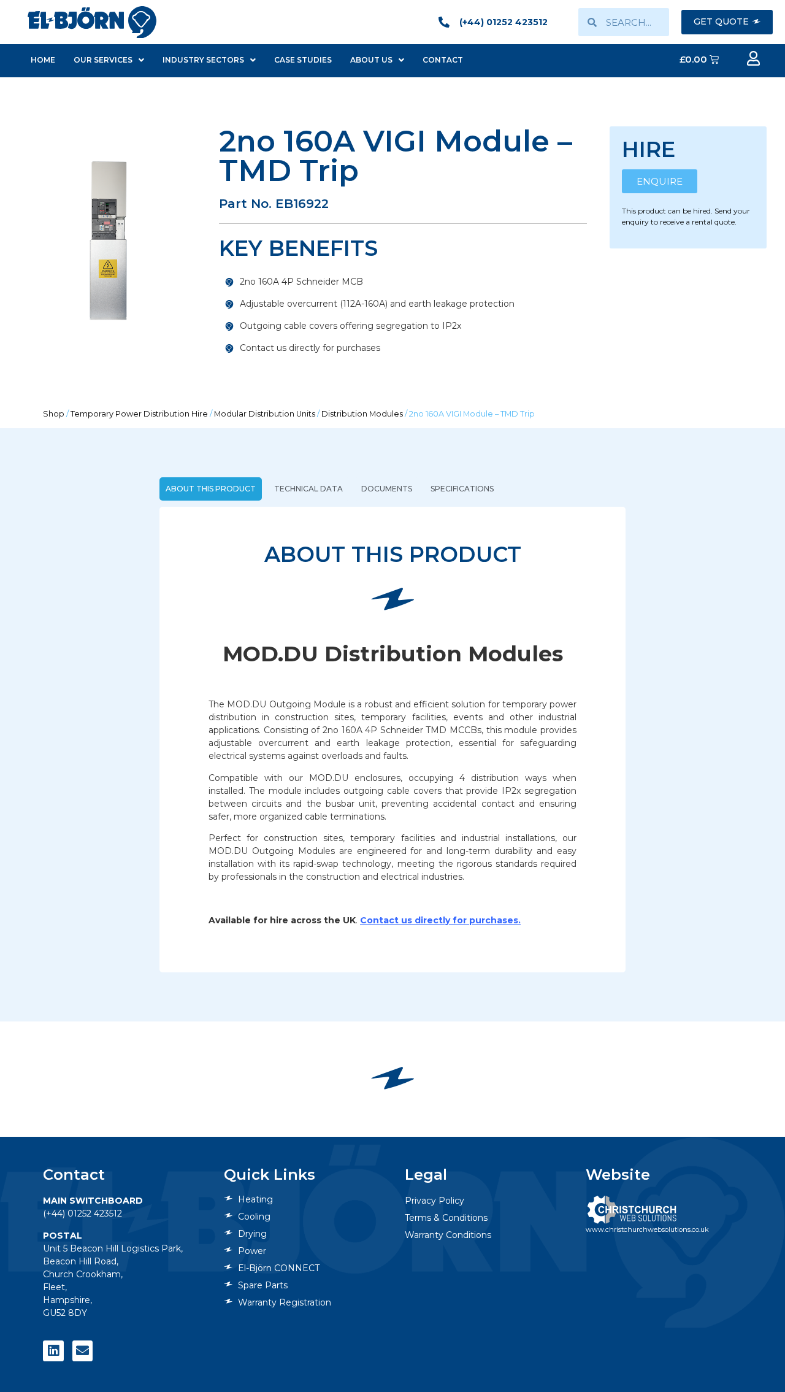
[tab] (210, 489)
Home (43, 59)
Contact (443, 59)
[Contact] (82, 1350)
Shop (53, 413)
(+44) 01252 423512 (82, 1213)
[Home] (92, 21)
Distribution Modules (362, 413)
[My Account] (753, 58)
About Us (371, 59)
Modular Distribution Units (264, 413)
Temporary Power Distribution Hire (139, 413)
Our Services (103, 59)
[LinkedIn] (53, 1350)
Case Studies (303, 59)
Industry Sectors (203, 59)
